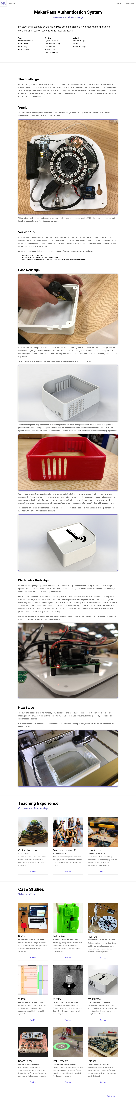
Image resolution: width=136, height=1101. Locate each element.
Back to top (111, 1096)
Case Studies (130, 3)
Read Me (33, 872)
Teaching (119, 3)
